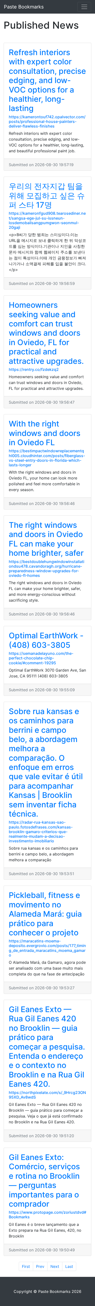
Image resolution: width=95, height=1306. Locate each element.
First (26, 1266)
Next (54, 1266)
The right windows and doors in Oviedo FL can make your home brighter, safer (46, 539)
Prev (40, 1266)
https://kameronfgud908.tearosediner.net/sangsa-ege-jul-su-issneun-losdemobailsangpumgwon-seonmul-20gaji (47, 220)
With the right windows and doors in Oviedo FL (44, 433)
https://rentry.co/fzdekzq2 (34, 369)
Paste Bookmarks (24, 7)
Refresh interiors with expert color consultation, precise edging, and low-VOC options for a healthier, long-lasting (47, 80)
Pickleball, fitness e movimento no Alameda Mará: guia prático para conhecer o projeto (45, 913)
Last (69, 1266)
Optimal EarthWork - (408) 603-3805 (46, 640)
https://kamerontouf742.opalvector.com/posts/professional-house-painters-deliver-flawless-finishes (47, 121)
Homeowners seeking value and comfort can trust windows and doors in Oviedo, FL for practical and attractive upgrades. (46, 333)
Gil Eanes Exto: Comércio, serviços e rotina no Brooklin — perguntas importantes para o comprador (44, 1180)
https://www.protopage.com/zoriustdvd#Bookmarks (47, 1214)
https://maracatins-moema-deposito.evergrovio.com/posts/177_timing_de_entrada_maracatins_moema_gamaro (47, 948)
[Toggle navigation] (84, 7)
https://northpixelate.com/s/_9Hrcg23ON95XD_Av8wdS (47, 1095)
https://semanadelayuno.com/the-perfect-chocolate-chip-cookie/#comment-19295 (41, 658)
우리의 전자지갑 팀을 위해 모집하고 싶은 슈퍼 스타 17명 (47, 195)
